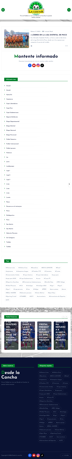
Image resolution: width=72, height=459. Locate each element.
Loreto (8, 197)
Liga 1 (8, 170)
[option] (11, 335)
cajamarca (10, 271)
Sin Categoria (10, 237)
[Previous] (63, 316)
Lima (7, 184)
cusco (38, 278)
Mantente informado (36, 56)
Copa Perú (9, 108)
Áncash (8, 85)
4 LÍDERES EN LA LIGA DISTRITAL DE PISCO (49, 35)
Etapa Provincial (11, 135)
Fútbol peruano (11, 148)
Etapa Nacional (11, 130)
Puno (7, 219)
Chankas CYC (37, 271)
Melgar (36, 289)
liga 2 (60, 285)
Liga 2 (8, 175)
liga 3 (8, 289)
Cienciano (49, 271)
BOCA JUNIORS (47, 267)
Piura (8, 210)
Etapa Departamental (12, 121)
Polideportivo (10, 215)
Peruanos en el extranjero (14, 206)
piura (64, 289)
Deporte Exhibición (12, 117)
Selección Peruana (11, 233)
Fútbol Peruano (11, 285)
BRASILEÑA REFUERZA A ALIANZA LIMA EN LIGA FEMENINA (61, 332)
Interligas (30, 285)
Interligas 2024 (41, 285)
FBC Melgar (61, 282)
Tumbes (8, 242)
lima (28, 289)
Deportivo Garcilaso (13, 282)
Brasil (58, 267)
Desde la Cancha (10, 375)
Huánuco (9, 152)
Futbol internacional (12, 143)
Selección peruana (26, 293)
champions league (22, 271)
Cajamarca (9, 99)
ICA (21, 285)
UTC (8, 300)
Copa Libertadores (12, 103)
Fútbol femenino (11, 139)
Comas (58, 271)
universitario (41, 296)
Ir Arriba (66, 455)
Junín (8, 161)
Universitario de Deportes (57, 296)
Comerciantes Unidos (13, 275)
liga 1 (52, 285)
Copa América (28, 275)
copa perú (56, 275)
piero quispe (54, 289)
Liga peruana (18, 289)
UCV (32, 296)
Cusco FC (48, 278)
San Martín (9, 224)
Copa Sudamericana (12, 112)
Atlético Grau (23, 267)
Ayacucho (9, 94)
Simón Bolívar (40, 293)
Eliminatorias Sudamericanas (32, 282)
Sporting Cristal (11, 296)
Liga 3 (8, 179)
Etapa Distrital (10, 126)
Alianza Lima (11, 267)
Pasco (8, 202)
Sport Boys (52, 293)
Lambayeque (10, 166)
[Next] (66, 316)
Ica (7, 157)
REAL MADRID (11, 293)
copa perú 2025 (11, 278)
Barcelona (35, 267)
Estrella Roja (49, 282)
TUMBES (23, 296)
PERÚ (44, 289)
